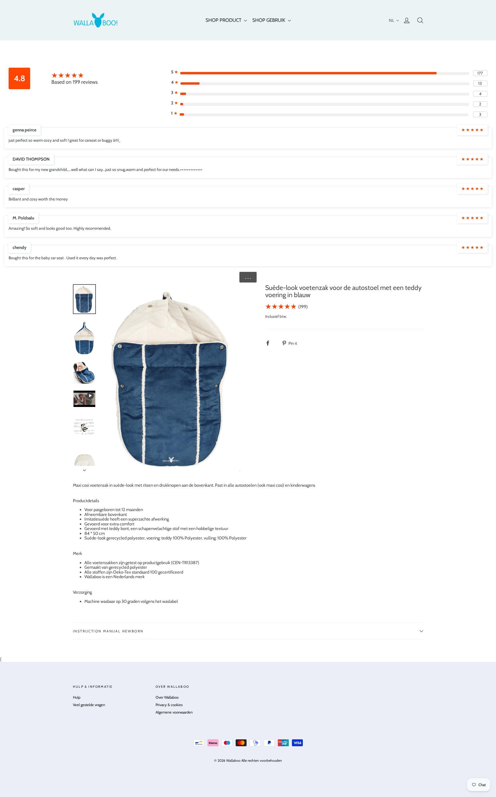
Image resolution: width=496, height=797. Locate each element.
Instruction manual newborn (108, 631)
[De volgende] (84, 468)
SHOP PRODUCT (224, 20)
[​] (270, 343)
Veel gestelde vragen (89, 704)
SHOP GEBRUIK (269, 20)
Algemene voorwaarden (174, 712)
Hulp (76, 697)
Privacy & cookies (169, 704)
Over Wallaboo (167, 697)
